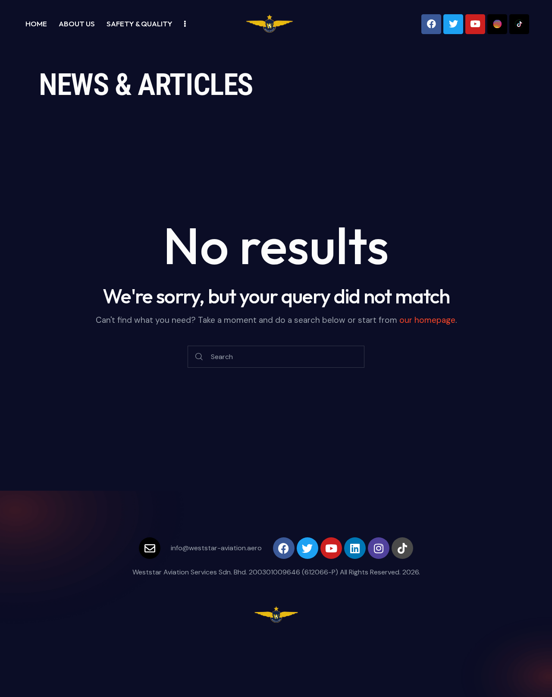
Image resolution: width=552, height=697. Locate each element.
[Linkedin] (355, 548)
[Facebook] (431, 24)
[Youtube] (475, 24)
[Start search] (199, 357)
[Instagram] (378, 548)
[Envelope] (149, 548)
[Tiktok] (402, 548)
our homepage (427, 320)
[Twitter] (453, 24)
